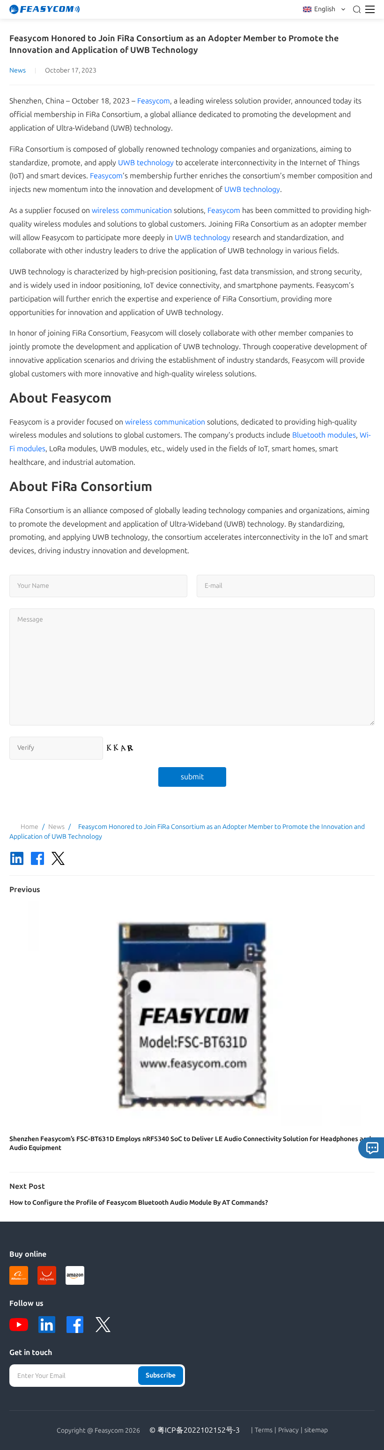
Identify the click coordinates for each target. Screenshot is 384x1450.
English (324, 9)
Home (29, 827)
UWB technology (146, 162)
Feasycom (153, 100)
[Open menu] (370, 9)
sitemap (316, 1430)
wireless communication (132, 210)
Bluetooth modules (324, 435)
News (17, 70)
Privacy (288, 1430)
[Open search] (357, 9)
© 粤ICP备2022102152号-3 (194, 1430)
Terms (264, 1430)
